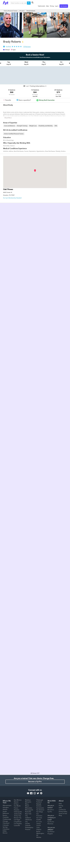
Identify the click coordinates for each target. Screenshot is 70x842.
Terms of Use (63, 813)
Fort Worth (17, 806)
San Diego (39, 812)
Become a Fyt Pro (35, 781)
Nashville (28, 812)
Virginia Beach (38, 830)
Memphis (28, 802)
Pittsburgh (39, 800)
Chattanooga (7, 819)
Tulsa (38, 827)
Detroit (16, 802)
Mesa (27, 804)
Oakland (28, 818)
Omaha (27, 823)
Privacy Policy (63, 811)
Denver (5, 833)
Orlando (27, 825)
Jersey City (17, 816)
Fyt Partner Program (51, 832)
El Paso (16, 804)
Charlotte (6, 817)
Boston (5, 815)
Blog (60, 815)
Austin (5, 811)
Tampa (38, 823)
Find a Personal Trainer (10, 11)
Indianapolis (18, 812)
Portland (39, 802)
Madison (28, 800)
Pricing (61, 806)
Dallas (5, 831)
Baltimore (6, 813)
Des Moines (18, 800)
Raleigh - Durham (39, 805)
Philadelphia (29, 827)
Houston (22, 11)
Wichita (38, 837)
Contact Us (62, 809)
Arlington (6, 807)
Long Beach (17, 822)
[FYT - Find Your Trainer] (5, 2)
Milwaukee (28, 808)
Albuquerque (7, 805)
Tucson (38, 825)
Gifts (60, 808)
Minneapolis (29, 810)
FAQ (60, 804)
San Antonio (40, 810)
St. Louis (39, 822)
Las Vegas (17, 820)
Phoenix (27, 829)
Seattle (38, 820)
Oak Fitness (8, 189)
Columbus (6, 829)
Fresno (16, 808)
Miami (27, 806)
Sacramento (40, 808)
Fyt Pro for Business (51, 823)
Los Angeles (18, 823)
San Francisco (39, 815)
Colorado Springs (6, 826)
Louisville (17, 825)
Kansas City (17, 818)
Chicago (5, 821)
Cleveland (6, 823)
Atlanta (5, 809)
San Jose (39, 818)
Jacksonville (18, 814)
